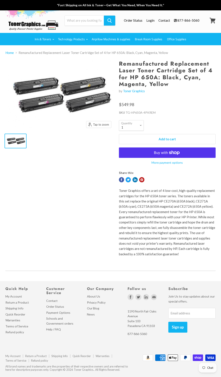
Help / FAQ (53, 329)
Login (150, 20)
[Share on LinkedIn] (135, 179)
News (91, 314)
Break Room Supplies (149, 39)
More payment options (167, 162)
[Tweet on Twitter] (128, 179)
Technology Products (71, 39)
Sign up (178, 327)
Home (9, 53)
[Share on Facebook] (121, 179)
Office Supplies (176, 39)
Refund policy (14, 332)
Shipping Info (14, 308)
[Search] (109, 21)
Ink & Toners (43, 39)
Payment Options (58, 312)
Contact (164, 20)
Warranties (12, 320)
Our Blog (93, 308)
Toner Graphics (134, 91)
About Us (93, 296)
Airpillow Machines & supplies (111, 39)
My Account (13, 296)
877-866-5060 (188, 20)
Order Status (133, 20)
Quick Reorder (15, 314)
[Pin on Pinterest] (141, 179)
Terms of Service (16, 326)
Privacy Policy (96, 302)
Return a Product (17, 302)
